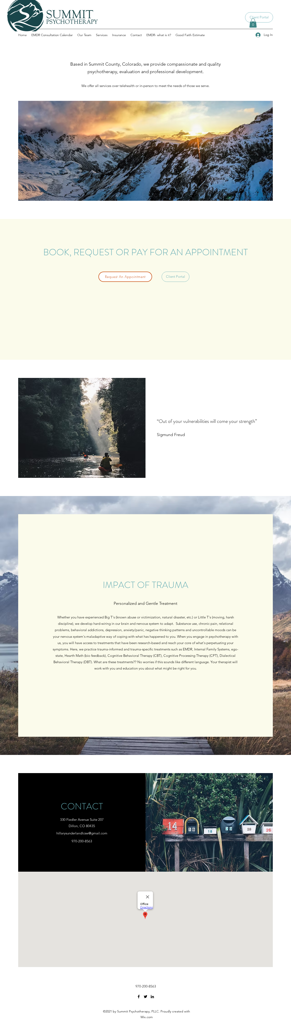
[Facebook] (138, 996)
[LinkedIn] (152, 996)
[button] (253, 23)
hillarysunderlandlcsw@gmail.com (81, 833)
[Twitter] (145, 996)
